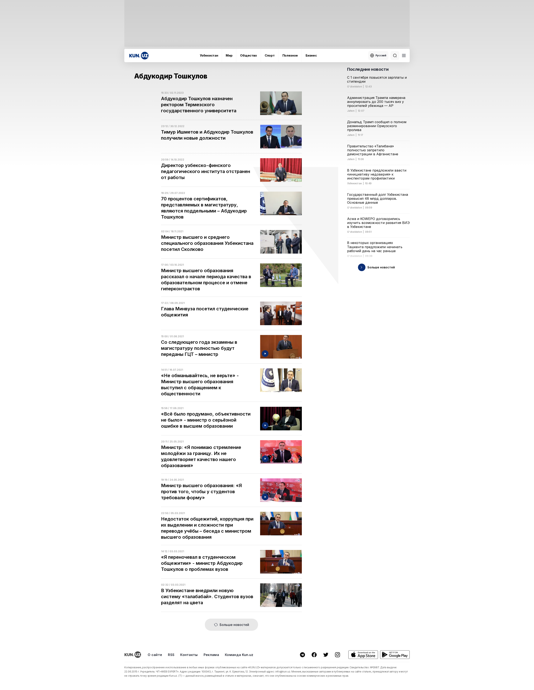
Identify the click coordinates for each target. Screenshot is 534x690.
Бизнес (311, 55)
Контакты (189, 655)
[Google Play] (395, 654)
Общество (248, 55)
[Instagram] (337, 654)
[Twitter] (325, 654)
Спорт (270, 55)
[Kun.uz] (139, 55)
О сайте (155, 655)
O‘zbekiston (354, 86)
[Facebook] (314, 654)
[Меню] (403, 55)
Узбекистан (209, 55)
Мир (229, 55)
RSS (171, 655)
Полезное (290, 55)
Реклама (211, 655)
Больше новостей (234, 625)
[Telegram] (302, 654)
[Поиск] (394, 55)
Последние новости (367, 69)
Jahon (350, 110)
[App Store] (363, 654)
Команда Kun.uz (239, 655)
